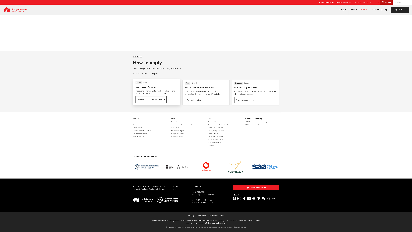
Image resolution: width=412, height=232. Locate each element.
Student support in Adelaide (142, 131)
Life (363, 10)
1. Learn (136, 74)
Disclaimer (202, 216)
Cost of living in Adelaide (216, 136)
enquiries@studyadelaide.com (204, 195)
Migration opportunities (216, 139)
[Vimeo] (258, 198)
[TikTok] (244, 198)
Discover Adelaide (214, 122)
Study (342, 10)
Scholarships (137, 125)
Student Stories (213, 133)
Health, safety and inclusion (217, 131)
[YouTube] (254, 198)
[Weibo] (268, 198)
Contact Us (367, 2)
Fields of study (138, 128)
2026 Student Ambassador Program (257, 122)
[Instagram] (239, 198)
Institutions (136, 122)
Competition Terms (217, 216)
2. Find (144, 74)
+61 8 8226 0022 (198, 192)
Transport (211, 145)
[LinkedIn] (249, 198)
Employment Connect (177, 133)
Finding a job (175, 128)
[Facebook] (234, 198)
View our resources (244, 100)
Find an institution (194, 100)
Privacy (191, 216)
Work (353, 10)
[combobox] (388, 2)
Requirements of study (140, 133)
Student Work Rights (177, 131)
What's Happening (379, 10)
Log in (377, 2)
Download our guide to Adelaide (150, 99)
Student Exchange (139, 136)
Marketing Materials (327, 2)
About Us (358, 2)
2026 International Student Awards (257, 125)
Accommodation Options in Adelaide (220, 125)
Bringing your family (214, 142)
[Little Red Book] (273, 198)
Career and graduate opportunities (182, 125)
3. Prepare (154, 74)
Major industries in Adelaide (180, 122)
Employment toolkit (177, 136)
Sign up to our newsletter (255, 187)
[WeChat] (263, 198)
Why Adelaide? (399, 10)
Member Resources (343, 2)
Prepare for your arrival (216, 128)
